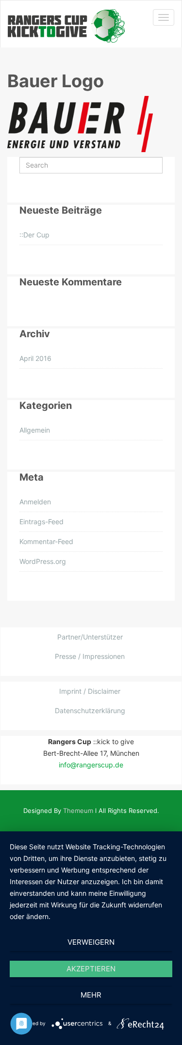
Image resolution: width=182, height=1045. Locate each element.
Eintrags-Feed (41, 521)
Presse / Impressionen (90, 656)
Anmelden (35, 502)
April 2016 (35, 358)
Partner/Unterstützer (90, 637)
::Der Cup (34, 235)
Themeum (78, 810)
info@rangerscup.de (91, 765)
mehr (91, 994)
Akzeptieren (91, 968)
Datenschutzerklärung (90, 710)
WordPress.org (42, 561)
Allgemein (34, 430)
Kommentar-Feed (46, 541)
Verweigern (91, 942)
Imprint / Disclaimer (89, 691)
